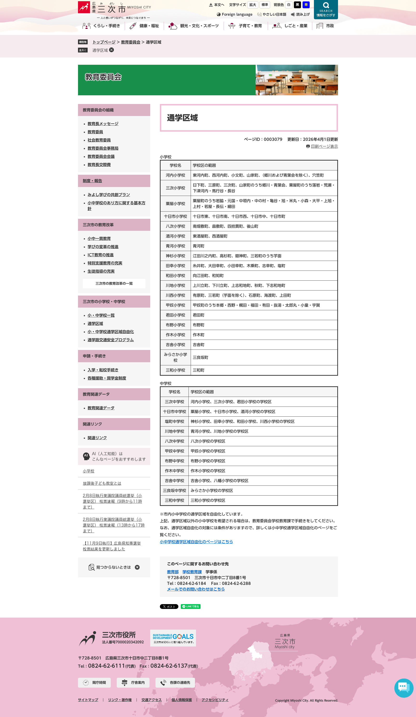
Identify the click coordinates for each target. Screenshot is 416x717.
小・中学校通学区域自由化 (111, 332)
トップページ (104, 42)
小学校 (88, 471)
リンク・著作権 (120, 700)
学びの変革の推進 (103, 247)
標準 (265, 4)
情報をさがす (326, 9)
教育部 (173, 572)
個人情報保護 (182, 700)
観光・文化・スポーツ (199, 26)
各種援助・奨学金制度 (107, 378)
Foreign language (237, 14)
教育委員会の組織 (98, 110)
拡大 (252, 4)
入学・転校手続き (103, 370)
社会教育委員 (99, 140)
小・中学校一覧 (101, 315)
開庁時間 (99, 682)
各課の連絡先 (180, 682)
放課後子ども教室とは (102, 483)
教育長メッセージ (103, 124)
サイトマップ (88, 700)
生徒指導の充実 (101, 271)
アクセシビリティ (215, 700)
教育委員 (95, 132)
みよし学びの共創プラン (109, 195)
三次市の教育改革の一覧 (114, 283)
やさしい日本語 (274, 14)
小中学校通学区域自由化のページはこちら (196, 542)
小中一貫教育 (99, 238)
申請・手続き (94, 356)
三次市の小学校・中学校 (104, 302)
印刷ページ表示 (324, 146)
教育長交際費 (99, 165)
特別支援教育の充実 (105, 263)
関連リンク (92, 424)
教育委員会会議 (101, 156)
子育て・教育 (250, 26)
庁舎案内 (138, 682)
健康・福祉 (149, 26)
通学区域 (100, 50)
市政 (330, 26)
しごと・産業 (295, 26)
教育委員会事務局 (103, 148)
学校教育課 (192, 572)
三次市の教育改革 (98, 225)
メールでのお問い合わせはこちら (196, 589)
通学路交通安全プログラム (111, 340)
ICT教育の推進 (101, 255)
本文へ (219, 4)
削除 (111, 49)
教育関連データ (96, 394)
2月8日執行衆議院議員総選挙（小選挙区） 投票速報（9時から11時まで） (112, 501)
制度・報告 (92, 181)
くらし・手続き (106, 26)
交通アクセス (152, 700)
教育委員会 (130, 42)
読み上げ (303, 14)
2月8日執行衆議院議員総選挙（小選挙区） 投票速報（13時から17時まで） (114, 525)
